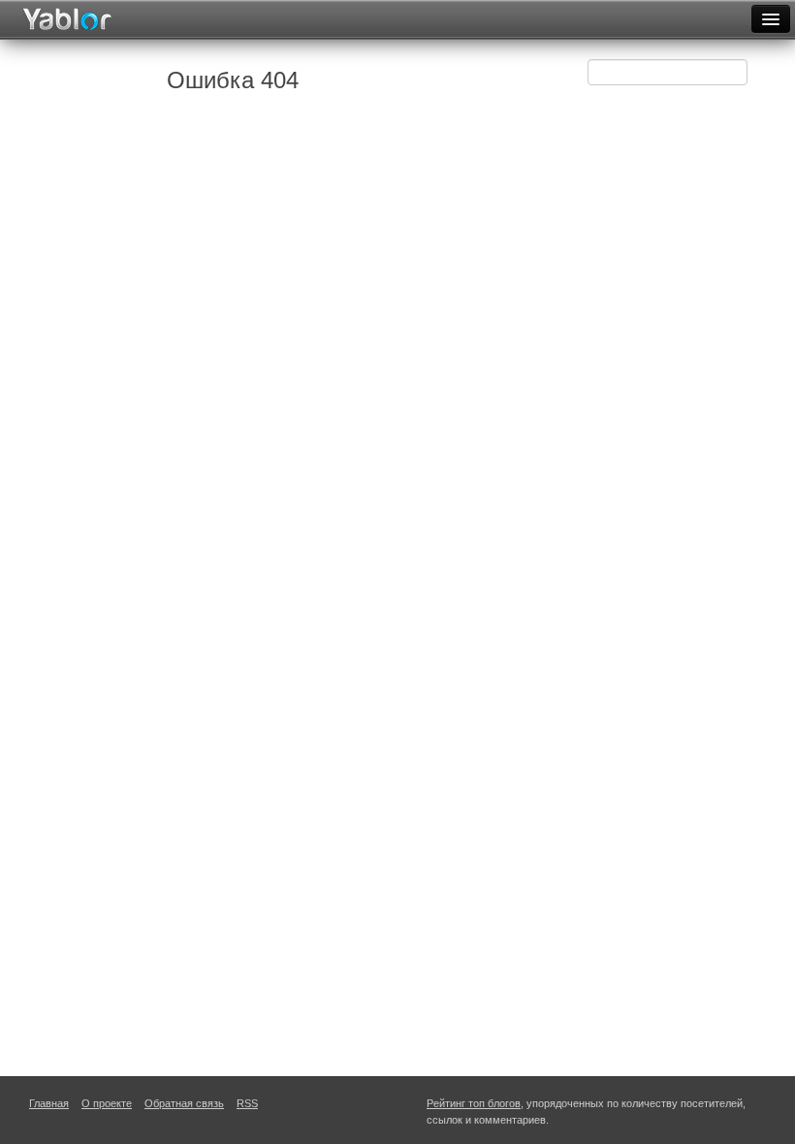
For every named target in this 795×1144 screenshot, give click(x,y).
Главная (49, 1103)
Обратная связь (184, 1103)
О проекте (106, 1103)
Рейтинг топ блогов (474, 1103)
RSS (247, 1103)
